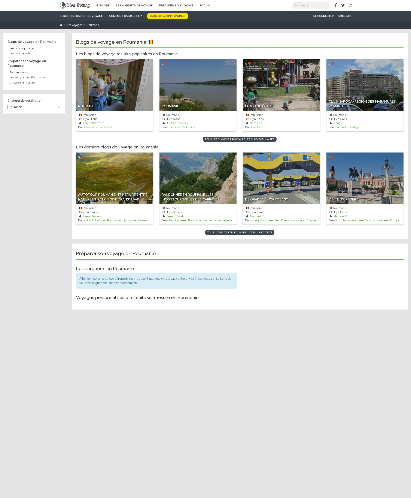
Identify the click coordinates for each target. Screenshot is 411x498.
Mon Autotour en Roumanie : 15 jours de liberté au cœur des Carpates (129, 220)
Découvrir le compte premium (167, 16)
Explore (103, 5)
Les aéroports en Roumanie (27, 77)
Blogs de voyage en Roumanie (32, 42)
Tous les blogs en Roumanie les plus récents (239, 232)
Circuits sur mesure (22, 82)
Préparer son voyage (176, 5)
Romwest (255, 123)
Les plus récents (20, 53)
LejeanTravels (91, 216)
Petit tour (258, 127)
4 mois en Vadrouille (182, 127)
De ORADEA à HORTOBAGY (266, 199)
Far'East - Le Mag (347, 127)
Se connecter (323, 16)
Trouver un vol (19, 72)
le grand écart (259, 106)
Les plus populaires (22, 48)
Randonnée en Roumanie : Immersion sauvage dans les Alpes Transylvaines (217, 220)
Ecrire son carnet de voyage (81, 16)
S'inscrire (345, 16)
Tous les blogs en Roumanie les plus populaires (239, 139)
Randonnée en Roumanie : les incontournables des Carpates (190, 197)
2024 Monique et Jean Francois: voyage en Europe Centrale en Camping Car (301, 220)
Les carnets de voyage (134, 5)
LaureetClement (93, 123)
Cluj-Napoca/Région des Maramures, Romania (363, 104)
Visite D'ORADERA (343, 199)
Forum (205, 5)
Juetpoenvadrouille (178, 123)
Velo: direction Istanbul (99, 127)
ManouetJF (256, 216)
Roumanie (86, 106)
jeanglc (338, 123)
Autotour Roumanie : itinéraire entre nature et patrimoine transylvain (112, 197)
